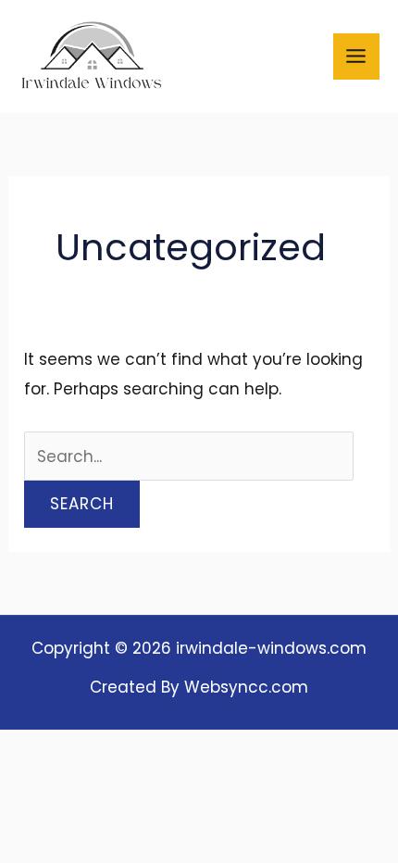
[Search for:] (189, 456)
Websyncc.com (246, 687)
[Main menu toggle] (356, 57)
